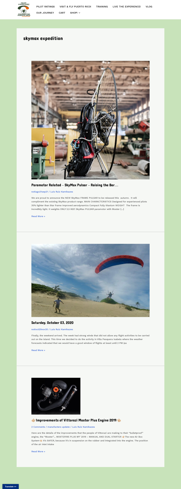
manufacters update (59, 427)
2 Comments (38, 427)
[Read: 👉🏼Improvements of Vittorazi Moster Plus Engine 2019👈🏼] (55, 396)
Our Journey (45, 12)
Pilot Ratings (45, 6)
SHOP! (73, 12)
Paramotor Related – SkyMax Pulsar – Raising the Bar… (74, 185)
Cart (62, 12)
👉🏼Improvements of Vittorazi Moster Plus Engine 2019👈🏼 (76, 420)
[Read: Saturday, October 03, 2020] (90, 280)
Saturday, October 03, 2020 (52, 322)
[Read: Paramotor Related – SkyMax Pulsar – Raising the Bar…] (90, 120)
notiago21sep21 (39, 191)
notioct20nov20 (39, 329)
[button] (78, 13)
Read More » (38, 216)
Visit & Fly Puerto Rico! (75, 6)
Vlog (149, 6)
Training (102, 6)
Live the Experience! (127, 6)
